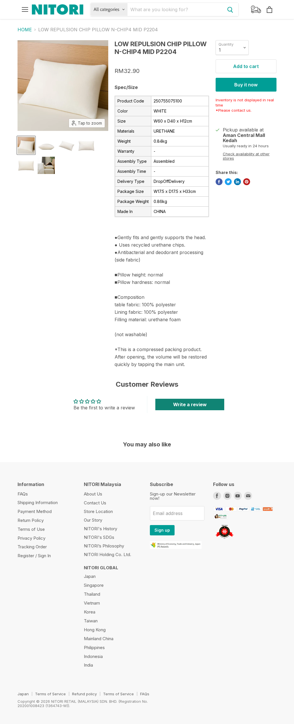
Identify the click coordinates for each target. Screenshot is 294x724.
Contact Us (95, 503)
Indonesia (93, 656)
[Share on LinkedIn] (237, 181)
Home (25, 29)
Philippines (94, 647)
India (88, 665)
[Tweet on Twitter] (228, 181)
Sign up (162, 530)
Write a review (190, 404)
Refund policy (84, 694)
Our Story (93, 520)
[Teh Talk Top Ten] (224, 539)
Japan (90, 576)
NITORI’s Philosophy (104, 546)
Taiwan (91, 621)
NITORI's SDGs (99, 537)
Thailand (92, 594)
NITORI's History (100, 528)
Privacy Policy (31, 538)
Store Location (98, 511)
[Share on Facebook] (219, 181)
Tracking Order (32, 546)
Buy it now (246, 85)
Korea (89, 612)
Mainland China (98, 638)
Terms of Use (31, 529)
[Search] (230, 9)
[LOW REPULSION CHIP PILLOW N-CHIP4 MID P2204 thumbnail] (26, 145)
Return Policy (31, 520)
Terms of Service (50, 694)
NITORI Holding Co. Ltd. (107, 554)
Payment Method (35, 511)
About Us (93, 494)
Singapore (94, 585)
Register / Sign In (34, 555)
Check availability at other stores (246, 156)
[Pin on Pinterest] (246, 181)
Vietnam (92, 603)
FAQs (23, 494)
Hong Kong (95, 629)
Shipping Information (38, 502)
